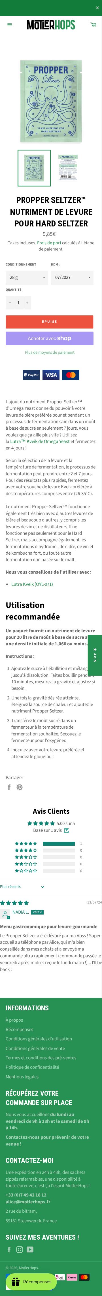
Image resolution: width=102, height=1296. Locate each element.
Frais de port (49, 243)
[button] (26, 844)
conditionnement (21, 264)
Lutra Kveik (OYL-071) (32, 584)
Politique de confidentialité (32, 1067)
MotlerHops (28, 1267)
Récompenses (19, 1029)
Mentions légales (22, 1077)
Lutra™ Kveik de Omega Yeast (40, 441)
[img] (14, 903)
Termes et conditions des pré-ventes (41, 1058)
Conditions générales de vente (35, 1048)
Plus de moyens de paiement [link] (50, 352)
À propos (14, 1020)
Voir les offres (77, 8)
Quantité (14, 290)
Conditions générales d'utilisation (39, 1039)
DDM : (55, 264)
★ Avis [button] (94, 655)
